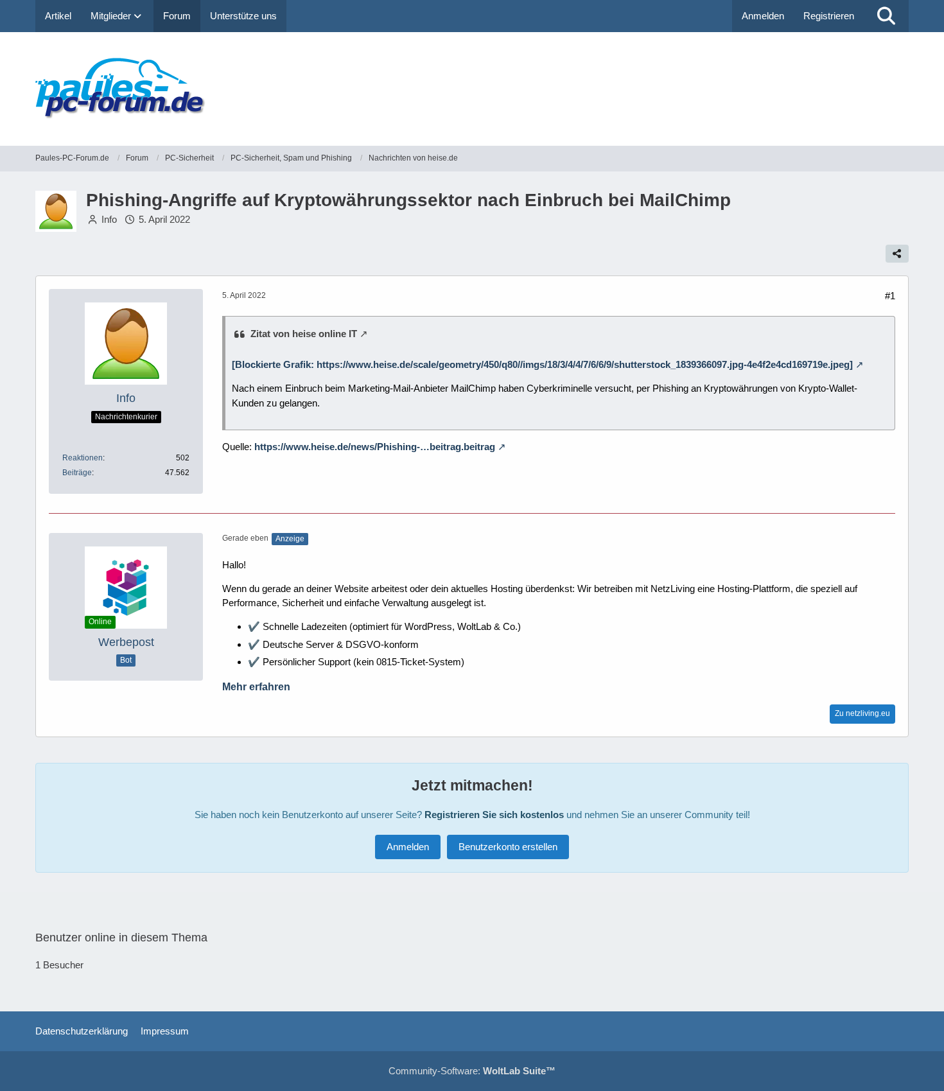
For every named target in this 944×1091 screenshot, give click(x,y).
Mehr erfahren (256, 686)
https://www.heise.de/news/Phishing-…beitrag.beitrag (374, 446)
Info (109, 219)
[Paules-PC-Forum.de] (472, 89)
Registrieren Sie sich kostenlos (494, 814)
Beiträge (77, 472)
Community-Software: (472, 1070)
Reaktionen (82, 457)
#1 (890, 295)
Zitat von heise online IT (303, 333)
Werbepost (126, 642)
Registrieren (828, 15)
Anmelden (763, 15)
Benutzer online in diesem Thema (121, 937)
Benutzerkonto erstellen (508, 846)
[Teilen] (897, 254)
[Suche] (886, 16)
